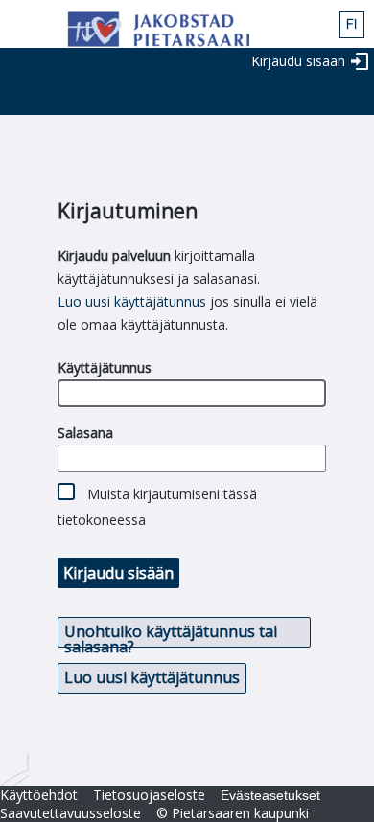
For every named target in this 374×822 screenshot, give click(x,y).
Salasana (85, 432)
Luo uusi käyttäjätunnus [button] (152, 677)
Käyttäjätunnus (105, 367)
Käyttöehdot (39, 795)
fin (351, 24)
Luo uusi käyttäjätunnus (132, 301)
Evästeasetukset (270, 795)
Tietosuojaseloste (149, 795)
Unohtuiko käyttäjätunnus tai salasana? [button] (170, 634)
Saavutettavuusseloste (70, 813)
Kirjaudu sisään (298, 61)
